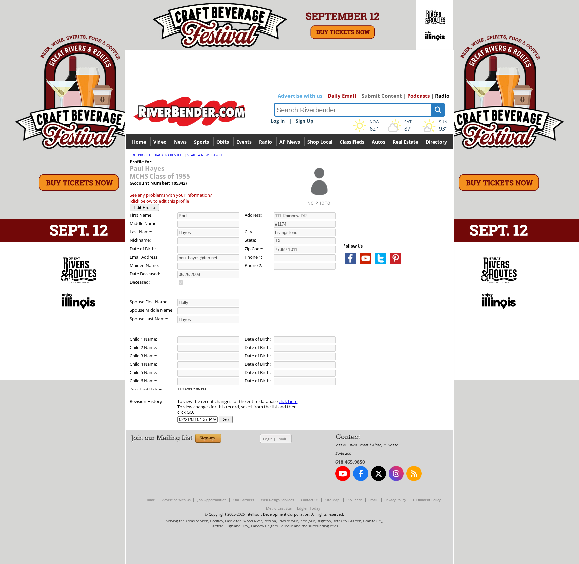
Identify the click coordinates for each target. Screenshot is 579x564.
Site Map (332, 499)
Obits (222, 142)
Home (139, 142)
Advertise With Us (176, 499)
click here (288, 401)
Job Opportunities (212, 499)
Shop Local (319, 142)
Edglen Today (308, 508)
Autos (378, 142)
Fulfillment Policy (427, 499)
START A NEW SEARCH (204, 155)
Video (160, 142)
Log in (278, 121)
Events (244, 142)
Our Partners (243, 499)
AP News (289, 142)
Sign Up (304, 121)
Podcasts (418, 95)
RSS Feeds (354, 499)
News (180, 142)
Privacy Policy (395, 499)
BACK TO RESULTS (169, 155)
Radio (442, 95)
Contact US (309, 499)
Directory (436, 142)
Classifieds (352, 142)
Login (268, 438)
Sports (201, 142)
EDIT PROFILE (140, 155)
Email (281, 438)
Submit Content (382, 95)
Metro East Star (279, 508)
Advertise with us (300, 95)
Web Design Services (277, 499)
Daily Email (342, 95)
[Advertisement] (393, 348)
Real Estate (405, 142)
